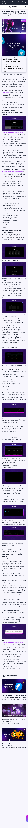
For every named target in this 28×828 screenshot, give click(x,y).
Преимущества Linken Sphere (12, 61)
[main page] (14, 6)
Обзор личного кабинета (11, 66)
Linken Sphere (6, 92)
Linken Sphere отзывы (10, 70)
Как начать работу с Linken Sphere (13, 68)
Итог (4, 71)
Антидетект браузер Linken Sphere (12, 132)
